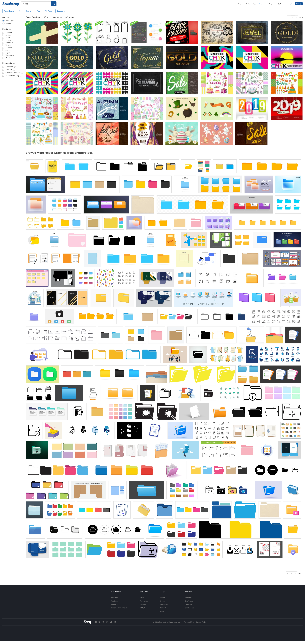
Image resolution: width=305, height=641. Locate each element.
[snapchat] (111, 622)
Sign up (298, 4)
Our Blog (188, 604)
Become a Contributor (119, 608)
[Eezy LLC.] (87, 622)
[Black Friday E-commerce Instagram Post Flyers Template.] (182, 32)
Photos (248, 4)
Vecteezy (115, 601)
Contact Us (189, 608)
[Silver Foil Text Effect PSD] (147, 83)
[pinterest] (103, 622)
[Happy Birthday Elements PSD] (217, 83)
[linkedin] (115, 622)
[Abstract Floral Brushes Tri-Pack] (77, 32)
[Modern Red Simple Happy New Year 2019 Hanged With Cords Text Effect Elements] (287, 108)
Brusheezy (115, 597)
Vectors (240, 4)
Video (255, 4)
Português (164, 604)
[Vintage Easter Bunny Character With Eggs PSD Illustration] (181, 133)
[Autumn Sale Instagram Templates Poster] (112, 108)
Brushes (261, 4)
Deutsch (163, 608)
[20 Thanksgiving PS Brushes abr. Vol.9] (217, 32)
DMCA (142, 608)
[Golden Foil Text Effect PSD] (252, 32)
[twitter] (99, 622)
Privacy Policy (201, 622)
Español (163, 601)
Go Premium (282, 4)
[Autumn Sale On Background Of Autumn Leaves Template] (251, 133)
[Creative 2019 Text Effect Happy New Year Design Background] (252, 108)
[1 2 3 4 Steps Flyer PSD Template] (147, 32)
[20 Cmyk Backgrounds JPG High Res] (217, 57)
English (162, 597)
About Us (188, 597)
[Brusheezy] (10, 4)
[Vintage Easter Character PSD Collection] (216, 133)
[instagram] (107, 622)
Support (143, 604)
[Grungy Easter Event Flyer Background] (42, 32)
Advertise (144, 601)
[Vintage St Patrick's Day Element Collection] (182, 108)
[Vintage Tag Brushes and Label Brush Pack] (112, 32)
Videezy (114, 604)
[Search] (53, 3)
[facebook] (96, 622)
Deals (142, 597)
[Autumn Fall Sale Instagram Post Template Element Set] (111, 133)
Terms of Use (189, 622)
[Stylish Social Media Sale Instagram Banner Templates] (182, 83)
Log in (291, 4)
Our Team (189, 601)
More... (162, 611)
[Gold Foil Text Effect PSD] (77, 57)
